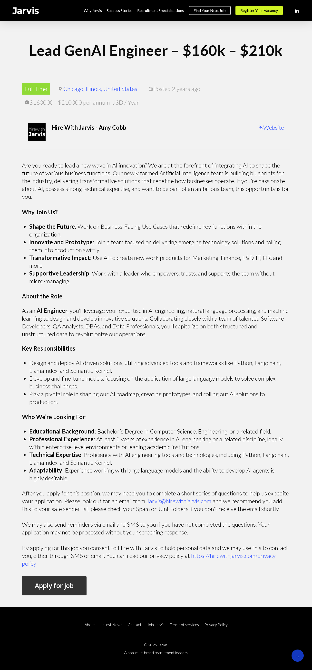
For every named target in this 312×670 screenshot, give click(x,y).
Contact (134, 624)
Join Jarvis (155, 624)
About (90, 624)
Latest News (111, 624)
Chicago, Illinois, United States (100, 88)
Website (273, 127)
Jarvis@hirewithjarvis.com (178, 500)
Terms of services (184, 624)
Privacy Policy (216, 624)
